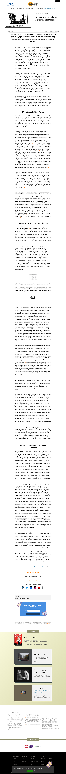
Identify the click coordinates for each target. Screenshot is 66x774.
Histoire (37, 8)
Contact (32, 759)
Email (26, 610)
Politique (12, 8)
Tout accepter (30, 770)
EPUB (55, 31)
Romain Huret (27, 640)
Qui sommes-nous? (34, 758)
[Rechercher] (59, 4)
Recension (26, 636)
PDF (52, 31)
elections (9, 31)
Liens (31, 764)
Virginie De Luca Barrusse (40, 24)
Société (16, 8)
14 (29, 229)
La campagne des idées (39, 13)
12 (26, 215)
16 (43, 267)
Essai (35, 651)
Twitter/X (43, 766)
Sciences (41, 8)
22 (38, 512)
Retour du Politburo (40, 689)
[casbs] (26, 746)
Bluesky (43, 759)
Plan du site (33, 766)
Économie (20, 8)
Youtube (51, 759)
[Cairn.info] (38, 746)
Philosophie (33, 8)
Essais (45, 8)
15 (17, 242)
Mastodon (43, 761)
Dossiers (23, 763)
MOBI (58, 31)
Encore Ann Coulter (30, 637)
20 (37, 414)
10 (24, 187)
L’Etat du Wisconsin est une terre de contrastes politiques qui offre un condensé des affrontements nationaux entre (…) (42, 659)
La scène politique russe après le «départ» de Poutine (42, 691)
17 (33, 292)
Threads (43, 763)
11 (47, 210)
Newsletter (44, 758)
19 (25, 362)
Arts (23, 8)
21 (43, 464)
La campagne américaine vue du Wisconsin (42, 653)
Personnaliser (36, 770)
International (27, 8)
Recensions (49, 8)
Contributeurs (33, 763)
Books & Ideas (57, 0)
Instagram (43, 764)
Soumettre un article (34, 761)
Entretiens (53, 8)
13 (20, 218)
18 (17, 321)
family (12, 31)
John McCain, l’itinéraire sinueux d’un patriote (41, 671)
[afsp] (31, 746)
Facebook (51, 758)
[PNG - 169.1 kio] (33, 298)
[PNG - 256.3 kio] (33, 277)
